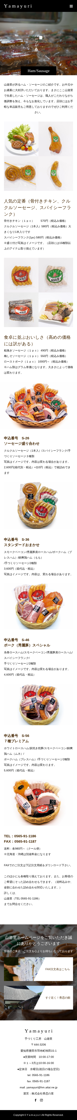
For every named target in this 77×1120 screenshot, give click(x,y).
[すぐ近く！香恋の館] (38, 987)
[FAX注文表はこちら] (38, 958)
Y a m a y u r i (18, 6)
